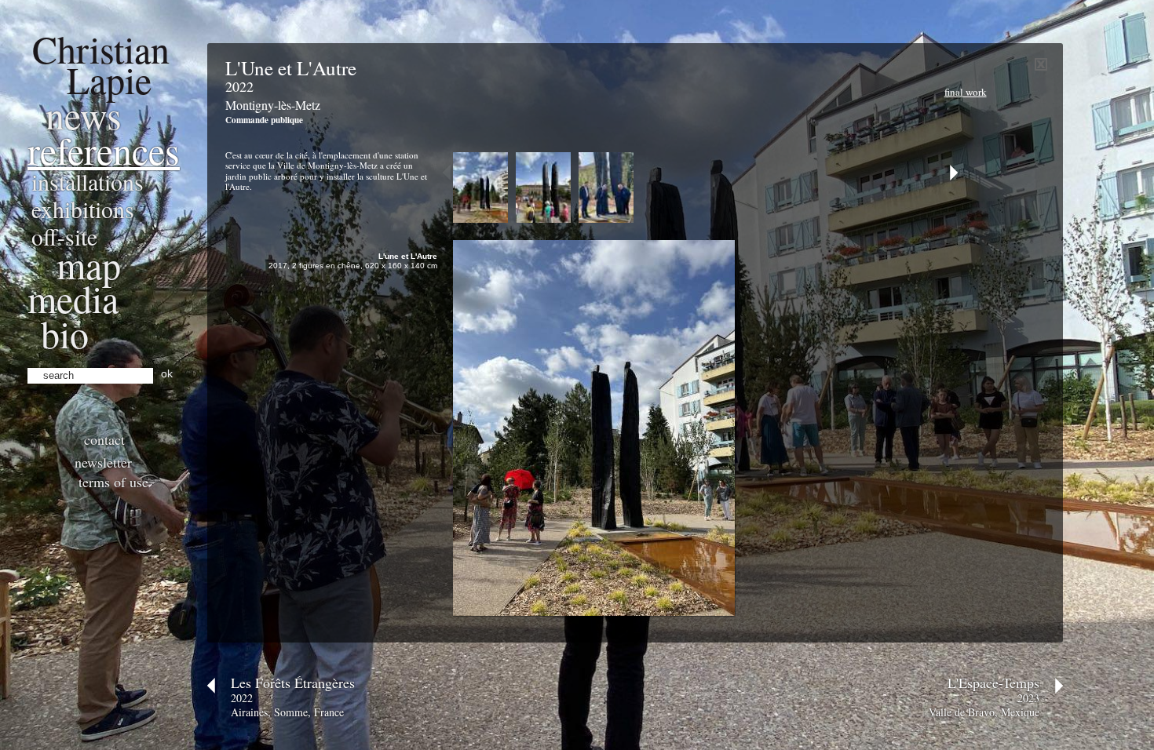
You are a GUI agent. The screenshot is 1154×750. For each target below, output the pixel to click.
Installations (87, 181)
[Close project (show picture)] (1041, 67)
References (103, 150)
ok (167, 373)
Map (89, 264)
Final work (965, 92)
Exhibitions (82, 208)
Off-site (64, 236)
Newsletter (103, 462)
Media (73, 298)
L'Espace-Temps (993, 682)
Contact (104, 439)
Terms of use (113, 481)
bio (65, 333)
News (84, 114)
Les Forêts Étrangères (293, 682)
